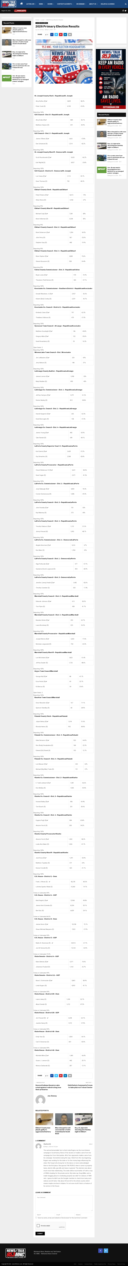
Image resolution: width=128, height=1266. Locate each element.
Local (37, 23)
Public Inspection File (100, 1264)
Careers (80, 1264)
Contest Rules (88, 1264)
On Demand (80, 4)
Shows (50, 4)
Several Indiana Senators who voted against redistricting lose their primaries (48, 1087)
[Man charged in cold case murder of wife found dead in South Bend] (7, 42)
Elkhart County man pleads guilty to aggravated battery (43, 1130)
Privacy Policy (111, 1264)
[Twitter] (106, 1250)
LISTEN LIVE (30, 4)
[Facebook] (100, 1250)
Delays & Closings (107, 4)
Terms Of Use (121, 1264)
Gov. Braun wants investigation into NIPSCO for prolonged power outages (20, 78)
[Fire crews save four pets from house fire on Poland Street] (7, 66)
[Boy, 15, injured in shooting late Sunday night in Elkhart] (7, 54)
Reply (90, 1144)
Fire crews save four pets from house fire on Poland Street (21, 65)
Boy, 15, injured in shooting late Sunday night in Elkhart (83, 1130)
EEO (75, 1264)
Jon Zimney (40, 29)
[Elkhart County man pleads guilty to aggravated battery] (7, 30)
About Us (92, 4)
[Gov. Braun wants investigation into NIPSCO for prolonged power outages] (7, 78)
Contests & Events (64, 4)
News (41, 4)
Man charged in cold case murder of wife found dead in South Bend (62, 1131)
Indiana (42, 23)
